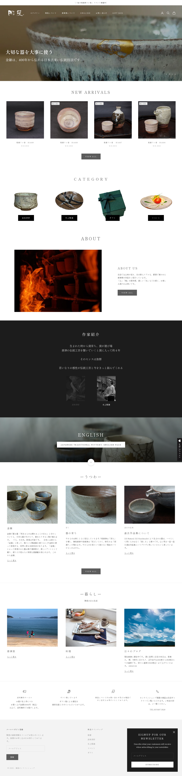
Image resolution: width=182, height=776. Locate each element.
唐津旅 (11, 651)
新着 (89, 735)
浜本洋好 (26, 218)
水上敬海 (69, 218)
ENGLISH (85, 13)
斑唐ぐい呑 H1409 (25, 142)
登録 (12, 757)
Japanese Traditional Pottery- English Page (91, 444)
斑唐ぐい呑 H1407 (113, 142)
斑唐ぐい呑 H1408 (69, 142)
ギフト (113, 218)
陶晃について (50, 13)
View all (91, 571)
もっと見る (11, 560)
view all (91, 156)
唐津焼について (68, 13)
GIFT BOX (117, 13)
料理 (68, 651)
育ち (67, 527)
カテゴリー (35, 13)
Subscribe (152, 764)
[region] (91, 43)
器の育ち (71, 533)
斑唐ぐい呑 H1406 (157, 142)
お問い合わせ (101, 13)
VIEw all (127, 292)
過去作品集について (137, 533)
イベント (156, 218)
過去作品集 (129, 527)
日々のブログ (132, 651)
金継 (10, 528)
